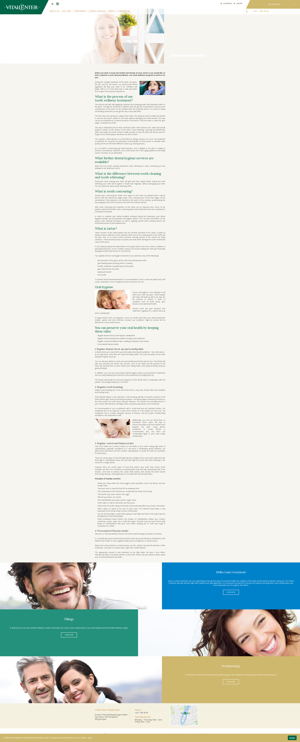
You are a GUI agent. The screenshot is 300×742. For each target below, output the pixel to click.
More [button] (90, 738)
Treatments (80, 11)
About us (54, 11)
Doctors (66, 11)
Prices (112, 11)
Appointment (274, 4)
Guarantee (227, 3)
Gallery (239, 3)
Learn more (231, 592)
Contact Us (124, 11)
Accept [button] (292, 738)
